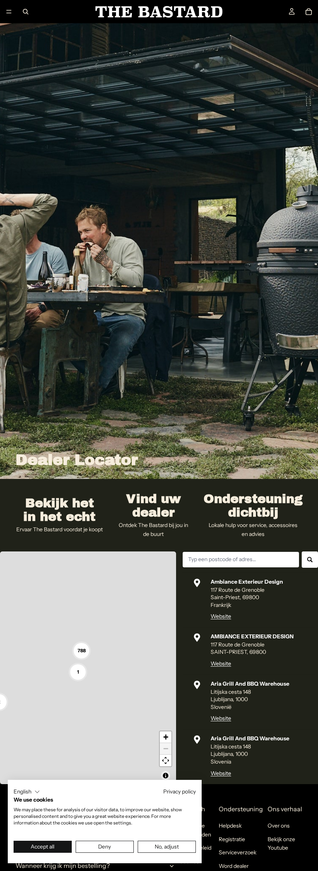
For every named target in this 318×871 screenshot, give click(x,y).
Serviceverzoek (237, 852)
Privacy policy (179, 791)
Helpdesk (230, 825)
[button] (27, 792)
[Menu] (9, 12)
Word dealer (234, 865)
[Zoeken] (25, 11)
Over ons (279, 825)
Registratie (232, 839)
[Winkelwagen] (308, 11)
